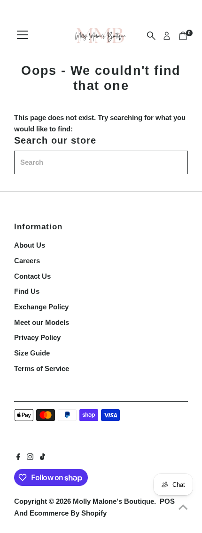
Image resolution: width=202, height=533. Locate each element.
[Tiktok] (42, 457)
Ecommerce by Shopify (68, 513)
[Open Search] (151, 36)
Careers (27, 261)
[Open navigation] (22, 36)
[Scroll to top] (183, 507)
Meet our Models (41, 322)
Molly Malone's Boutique (113, 501)
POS (167, 501)
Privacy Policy (37, 337)
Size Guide (32, 353)
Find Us (26, 291)
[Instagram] (30, 457)
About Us (29, 245)
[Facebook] (18, 457)
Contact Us (32, 276)
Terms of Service (41, 368)
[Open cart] (183, 36)
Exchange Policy (41, 307)
